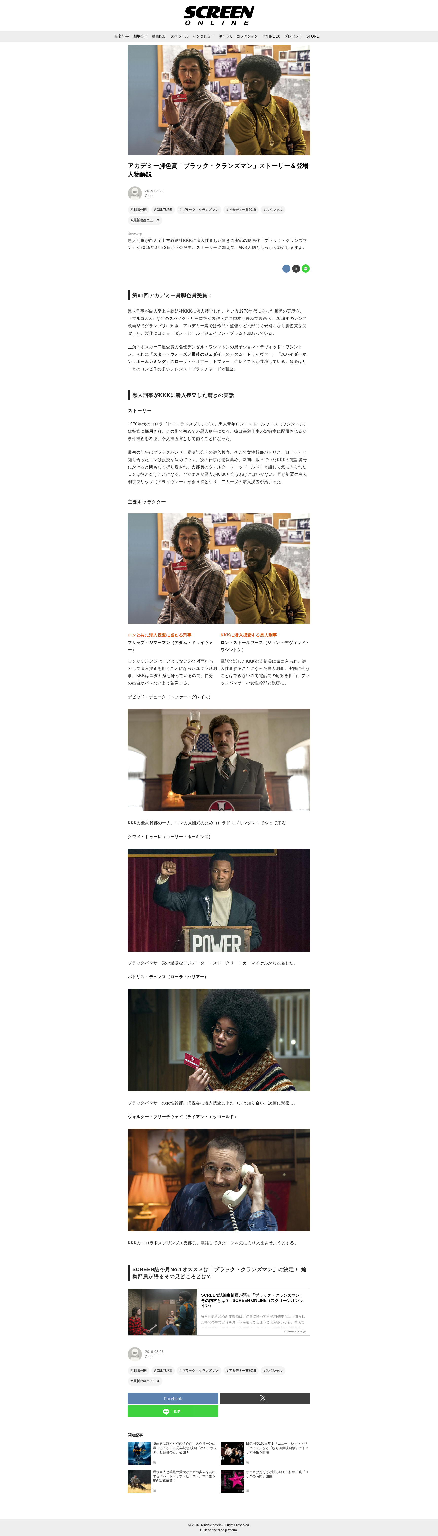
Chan (149, 196)
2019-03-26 (154, 191)
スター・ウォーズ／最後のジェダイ (187, 354)
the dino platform (224, 1530)
